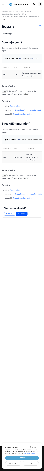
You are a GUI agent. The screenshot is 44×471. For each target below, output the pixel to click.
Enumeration (15, 106)
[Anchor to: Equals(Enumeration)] (33, 124)
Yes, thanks (22, 214)
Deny (31, 463)
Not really (9, 214)
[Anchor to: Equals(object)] (25, 42)
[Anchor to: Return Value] (18, 86)
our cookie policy (29, 453)
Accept (22, 458)
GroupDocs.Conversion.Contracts (28, 110)
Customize (13, 463)
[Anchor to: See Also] (14, 101)
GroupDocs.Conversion (22, 114)
